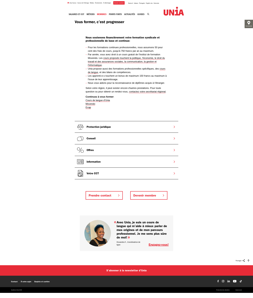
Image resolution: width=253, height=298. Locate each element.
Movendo (90, 103)
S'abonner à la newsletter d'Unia (126, 270)
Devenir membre (144, 195)
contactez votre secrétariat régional (147, 91)
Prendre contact (100, 195)
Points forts (115, 14)
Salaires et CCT (76, 14)
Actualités (129, 14)
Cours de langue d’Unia (98, 100)
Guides (140, 14)
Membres (101, 14)
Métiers (91, 14)
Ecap (88, 107)
